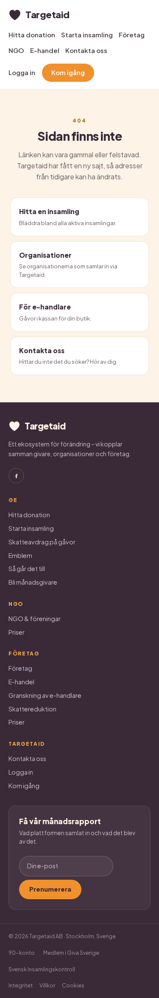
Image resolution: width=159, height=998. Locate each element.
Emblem (20, 555)
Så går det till (26, 568)
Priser (16, 632)
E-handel (44, 50)
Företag (132, 35)
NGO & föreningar (34, 618)
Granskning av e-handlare (44, 695)
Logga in (21, 72)
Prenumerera (50, 889)
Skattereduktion (32, 709)
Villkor (47, 985)
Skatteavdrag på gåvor (41, 542)
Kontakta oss (86, 50)
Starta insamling (87, 35)
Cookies (73, 985)
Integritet (20, 985)
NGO (16, 50)
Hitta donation (31, 35)
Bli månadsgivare (32, 582)
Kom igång (68, 72)
